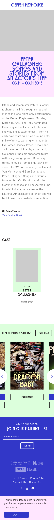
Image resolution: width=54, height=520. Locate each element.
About (23, 11)
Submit (27, 445)
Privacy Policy (37, 478)
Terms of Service (18, 478)
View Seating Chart (12, 215)
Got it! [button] (16, 514)
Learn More (27, 397)
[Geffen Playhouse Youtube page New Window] (32, 488)
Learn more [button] (11, 507)
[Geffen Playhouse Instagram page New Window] (27, 488)
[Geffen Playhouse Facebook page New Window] (21, 488)
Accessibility (19, 481)
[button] (5, 5)
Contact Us (35, 481)
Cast (31, 11)
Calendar (43, 333)
